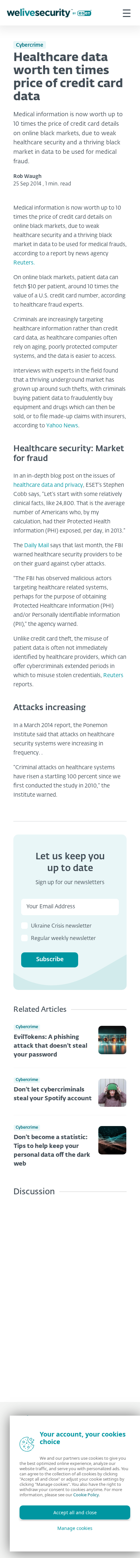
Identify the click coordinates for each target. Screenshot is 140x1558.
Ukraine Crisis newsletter (61, 926)
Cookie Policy (86, 1495)
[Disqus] (70, 1294)
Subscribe (49, 959)
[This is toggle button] (127, 12)
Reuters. (24, 263)
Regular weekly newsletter (63, 938)
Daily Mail (37, 545)
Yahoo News (62, 426)
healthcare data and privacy (48, 485)
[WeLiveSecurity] (49, 13)
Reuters (113, 675)
